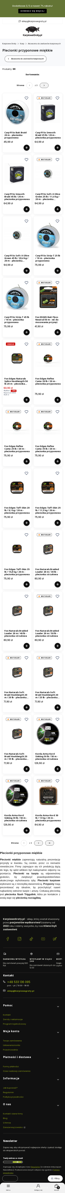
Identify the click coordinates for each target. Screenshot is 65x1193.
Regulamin (8, 1092)
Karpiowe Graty (9, 43)
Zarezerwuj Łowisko (13, 1127)
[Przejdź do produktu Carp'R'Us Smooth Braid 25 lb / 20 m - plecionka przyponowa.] (48, 112)
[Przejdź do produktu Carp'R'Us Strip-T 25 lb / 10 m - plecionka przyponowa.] (48, 235)
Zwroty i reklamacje (13, 1019)
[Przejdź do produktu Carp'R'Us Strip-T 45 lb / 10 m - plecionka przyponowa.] (17, 297)
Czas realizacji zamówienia (17, 1071)
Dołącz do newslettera (17, 1162)
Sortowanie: (33, 74)
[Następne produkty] (38, 843)
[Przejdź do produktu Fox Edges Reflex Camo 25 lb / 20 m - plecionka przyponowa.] (17, 426)
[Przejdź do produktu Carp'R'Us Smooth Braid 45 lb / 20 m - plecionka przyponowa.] (17, 173)
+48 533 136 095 (18, 982)
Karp (22, 43)
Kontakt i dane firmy (13, 1113)
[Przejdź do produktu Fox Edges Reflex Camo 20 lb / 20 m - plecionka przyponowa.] (48, 358)
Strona (20, 85)
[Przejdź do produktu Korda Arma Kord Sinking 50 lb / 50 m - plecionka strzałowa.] (48, 733)
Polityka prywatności (13, 1096)
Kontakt (7, 1014)
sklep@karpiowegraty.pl (34, 21)
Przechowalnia (10, 1049)
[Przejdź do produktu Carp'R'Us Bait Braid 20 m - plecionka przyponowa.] (17, 112)
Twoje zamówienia (12, 1040)
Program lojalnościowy (14, 1023)
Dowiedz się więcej (33, 11)
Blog (5, 1118)
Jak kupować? (10, 1087)
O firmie (7, 1122)
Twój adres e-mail (13, 1158)
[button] (26, 98)
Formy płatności (11, 1066)
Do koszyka (27, 148)
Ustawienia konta (11, 1045)
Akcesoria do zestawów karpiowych (44, 43)
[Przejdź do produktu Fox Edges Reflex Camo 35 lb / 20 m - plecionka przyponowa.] (48, 426)
